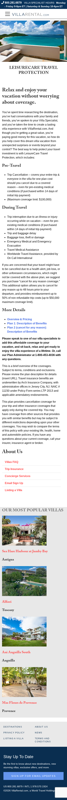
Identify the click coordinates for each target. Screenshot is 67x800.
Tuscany (8, 610)
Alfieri (7, 602)
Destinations (12, 727)
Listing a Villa (13, 490)
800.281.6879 (13, 2)
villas (16, 767)
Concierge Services (17, 476)
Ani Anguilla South (16, 653)
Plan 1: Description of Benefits (27, 323)
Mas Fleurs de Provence (19, 703)
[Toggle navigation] (7, 14)
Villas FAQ (11, 462)
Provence (8, 711)
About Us (41, 727)
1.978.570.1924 (39, 786)
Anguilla (8, 661)
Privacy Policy (14, 732)
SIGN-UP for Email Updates (33, 776)
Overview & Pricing (19, 319)
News (38, 732)
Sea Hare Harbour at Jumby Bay (25, 552)
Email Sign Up (14, 483)
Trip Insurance (14, 469)
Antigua (8, 560)
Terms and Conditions (43, 740)
